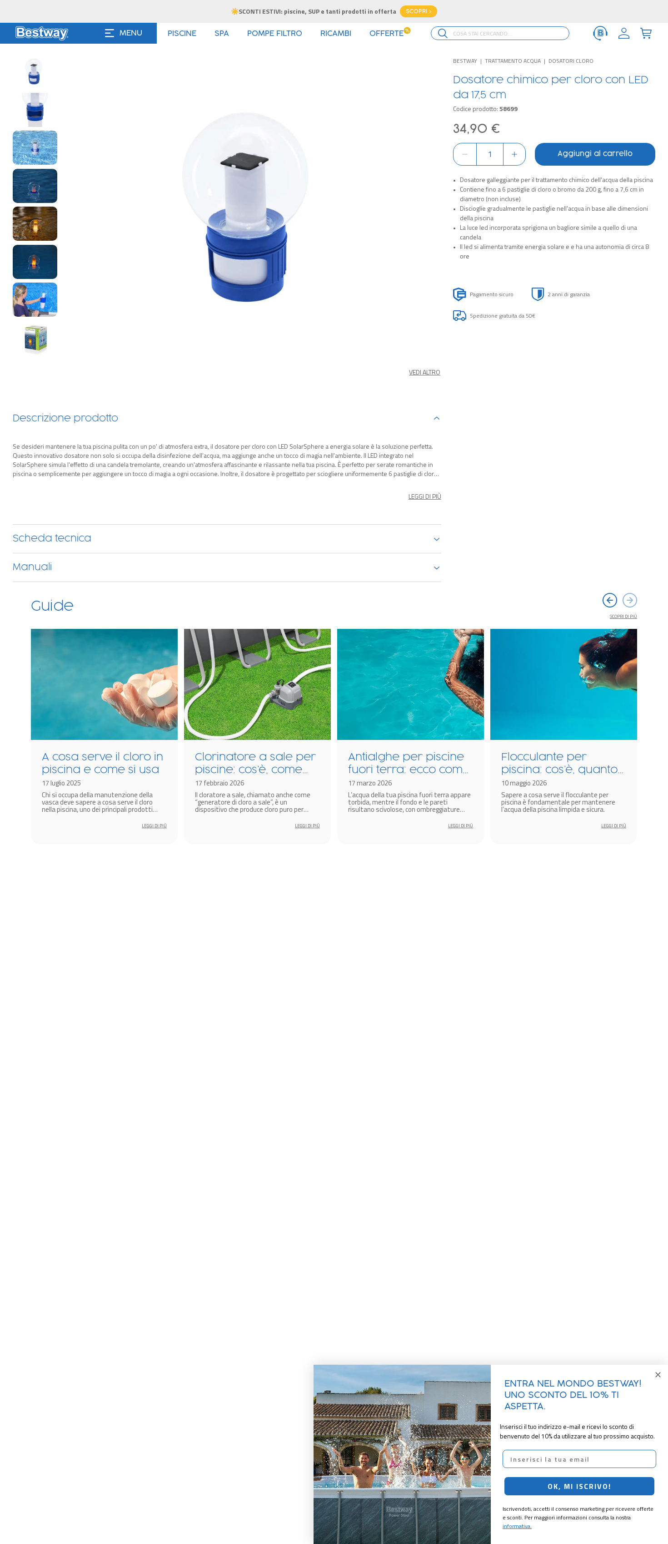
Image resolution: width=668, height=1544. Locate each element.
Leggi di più (425, 496)
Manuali (32, 567)
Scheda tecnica (52, 538)
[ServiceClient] (600, 33)
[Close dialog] (658, 1374)
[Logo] (42, 33)
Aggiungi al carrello (595, 154)
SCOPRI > (418, 11)
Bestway (465, 60)
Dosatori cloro (570, 60)
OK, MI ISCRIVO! (579, 1486)
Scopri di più (623, 616)
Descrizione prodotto (65, 418)
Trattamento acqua (513, 60)
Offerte (389, 33)
